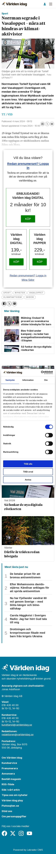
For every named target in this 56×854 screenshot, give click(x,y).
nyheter (20, 293)
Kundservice (9, 762)
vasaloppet (36, 293)
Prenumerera (10, 768)
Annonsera (8, 773)
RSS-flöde (8, 784)
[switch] (49, 435)
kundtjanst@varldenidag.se (17, 724)
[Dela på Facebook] (42, 124)
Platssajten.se (10, 805)
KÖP (28, 218)
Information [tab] (28, 380)
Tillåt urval (28, 472)
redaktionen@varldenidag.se (17, 734)
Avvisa (28, 480)
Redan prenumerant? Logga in (28, 275)
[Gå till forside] (14, 4)
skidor (30, 297)
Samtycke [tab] (10, 380)
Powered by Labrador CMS (28, 849)
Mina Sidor (28, 279)
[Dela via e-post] (52, 124)
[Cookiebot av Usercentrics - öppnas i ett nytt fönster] (41, 372)
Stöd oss (7, 811)
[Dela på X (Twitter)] (47, 124)
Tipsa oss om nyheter (15, 794)
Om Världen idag (12, 757)
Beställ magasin (11, 778)
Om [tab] (46, 380)
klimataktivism (12, 297)
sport (7, 293)
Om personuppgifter (14, 816)
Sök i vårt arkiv (11, 789)
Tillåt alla (28, 464)
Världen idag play (12, 800)
